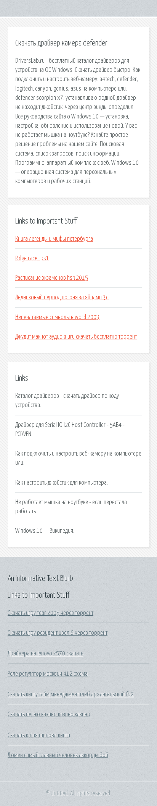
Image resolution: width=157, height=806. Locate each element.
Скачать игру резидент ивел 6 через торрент (57, 633)
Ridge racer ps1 (32, 258)
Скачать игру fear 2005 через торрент (50, 613)
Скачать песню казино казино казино (49, 714)
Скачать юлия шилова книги (39, 735)
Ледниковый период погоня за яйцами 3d (62, 297)
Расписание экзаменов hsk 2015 (51, 278)
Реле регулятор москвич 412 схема (48, 674)
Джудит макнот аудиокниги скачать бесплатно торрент (76, 337)
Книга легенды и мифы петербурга (54, 239)
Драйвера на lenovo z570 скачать (45, 653)
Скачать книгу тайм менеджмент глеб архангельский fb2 (71, 694)
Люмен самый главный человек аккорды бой (58, 755)
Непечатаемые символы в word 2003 (57, 317)
